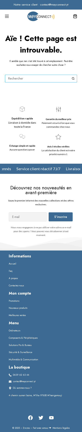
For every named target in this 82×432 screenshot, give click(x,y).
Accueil (12, 263)
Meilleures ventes (17, 315)
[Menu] (7, 16)
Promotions (14, 301)
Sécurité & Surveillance (20, 352)
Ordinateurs (14, 330)
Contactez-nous (16, 285)
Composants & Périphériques (23, 338)
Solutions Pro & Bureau (20, 345)
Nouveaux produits (18, 308)
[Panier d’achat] (74, 16)
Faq (10, 271)
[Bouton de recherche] (73, 78)
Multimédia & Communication (23, 359)
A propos (13, 278)
